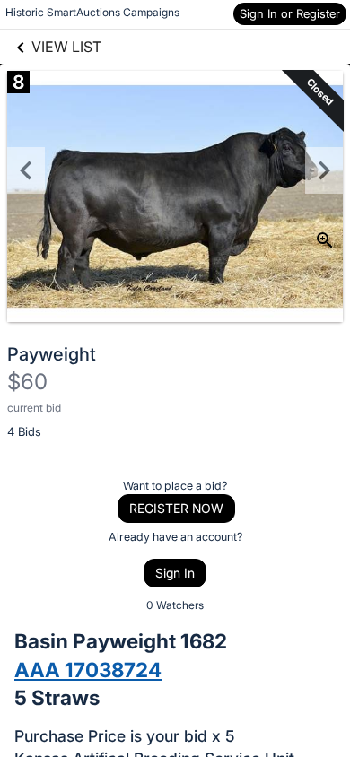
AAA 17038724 (88, 669)
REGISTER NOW (176, 508)
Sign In (175, 572)
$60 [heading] (27, 382)
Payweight (51, 354)
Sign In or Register (290, 13)
